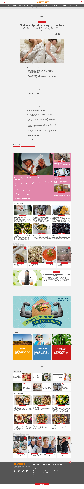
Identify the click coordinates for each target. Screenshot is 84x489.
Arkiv (76, 5)
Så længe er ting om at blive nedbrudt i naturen (22, 198)
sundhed (16, 146)
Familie (40, 7)
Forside (34, 466)
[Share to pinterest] (59, 34)
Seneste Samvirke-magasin (37, 478)
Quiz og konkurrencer (54, 5)
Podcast (34, 472)
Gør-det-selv (17, 193)
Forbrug (8, 5)
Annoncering (45, 468)
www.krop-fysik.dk (38, 140)
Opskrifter (26, 5)
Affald (16, 185)
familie (24, 146)
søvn (32, 146)
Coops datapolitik (52, 486)
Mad (20, 5)
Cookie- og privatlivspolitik (43, 486)
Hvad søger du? (37, 464)
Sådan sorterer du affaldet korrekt (20, 186)
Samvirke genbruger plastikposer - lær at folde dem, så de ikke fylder (26, 190)
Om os (44, 466)
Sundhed (14, 5)
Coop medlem (45, 472)
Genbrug (16, 189)
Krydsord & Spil (34, 5)
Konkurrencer (35, 470)
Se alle (69, 244)
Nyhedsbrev (64, 5)
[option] (20, 257)
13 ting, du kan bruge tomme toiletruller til (22, 194)
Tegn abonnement (43, 5)
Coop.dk (44, 470)
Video (34, 474)
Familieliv (36, 7)
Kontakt (70, 5)
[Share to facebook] (56, 34)
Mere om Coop (46, 464)
